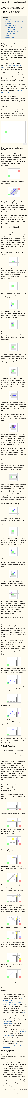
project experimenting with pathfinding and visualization (13, 1045)
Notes (7, 35)
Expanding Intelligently (11, 25)
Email (12, 1096)
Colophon (19, 1096)
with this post (7, 1022)
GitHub (8, 1096)
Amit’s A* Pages (7, 1023)
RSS (15, 1096)
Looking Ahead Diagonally (14, 31)
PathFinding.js (22, 1031)
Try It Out (8, 19)
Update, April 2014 (10, 37)
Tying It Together (10, 33)
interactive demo (8, 1035)
